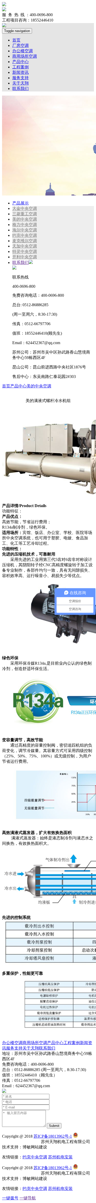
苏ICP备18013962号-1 (53, 1136)
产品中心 (20, 61)
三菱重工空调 (24, 214)
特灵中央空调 (24, 251)
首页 (16, 40)
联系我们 (20, 88)
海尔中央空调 (24, 230)
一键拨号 (10, 1198)
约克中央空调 (24, 235)
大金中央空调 (24, 208)
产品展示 (20, 203)
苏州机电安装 (60, 1157)
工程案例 (20, 67)
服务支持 (20, 78)
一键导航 (27, 1198)
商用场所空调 (24, 56)
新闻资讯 (20, 72)
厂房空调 (20, 45)
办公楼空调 (22, 51)
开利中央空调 (24, 257)
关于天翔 (20, 83)
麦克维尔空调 (24, 241)
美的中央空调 (24, 219)
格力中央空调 (24, 224)
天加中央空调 (24, 246)
